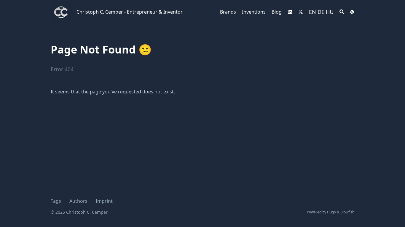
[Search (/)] (341, 11)
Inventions (254, 12)
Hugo (331, 212)
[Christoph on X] (300, 11)
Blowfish (347, 212)
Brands (228, 12)
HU (330, 11)
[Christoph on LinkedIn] (290, 11)
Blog (277, 12)
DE (321, 11)
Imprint (104, 201)
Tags (56, 201)
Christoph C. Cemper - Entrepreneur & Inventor (129, 12)
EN (312, 11)
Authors (78, 201)
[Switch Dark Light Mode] (352, 12)
